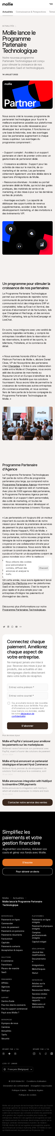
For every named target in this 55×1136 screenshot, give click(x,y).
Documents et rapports (39, 999)
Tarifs (4, 1034)
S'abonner (27, 725)
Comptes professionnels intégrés (39, 935)
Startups (5, 990)
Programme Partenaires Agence (19, 484)
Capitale (5, 942)
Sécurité (5, 1038)
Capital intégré (39, 941)
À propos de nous (9, 1023)
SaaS (3, 972)
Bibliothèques (38, 969)
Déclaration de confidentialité (16, 1086)
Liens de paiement (10, 927)
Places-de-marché (10, 968)
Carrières (5, 1027)
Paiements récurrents (11, 935)
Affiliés (4, 983)
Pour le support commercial (14, 1009)
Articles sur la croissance (38, 984)
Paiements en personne (12, 931)
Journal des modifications (38, 953)
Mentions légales (35, 1090)
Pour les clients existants (13, 1005)
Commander (7, 923)
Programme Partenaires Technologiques (24, 609)
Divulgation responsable (41, 1086)
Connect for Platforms (14, 583)
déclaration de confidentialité (23, 714)
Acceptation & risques (12, 950)
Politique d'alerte (19, 1090)
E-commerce (7, 961)
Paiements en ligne (10, 919)
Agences (5, 986)
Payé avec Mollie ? (10, 1012)
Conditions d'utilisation (36, 1081)
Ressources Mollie (41, 990)
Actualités (8, 26)
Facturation (6, 938)
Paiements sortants (10, 946)
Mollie (5, 898)
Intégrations (38, 965)
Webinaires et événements (39, 1005)
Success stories (39, 994)
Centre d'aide (7, 1001)
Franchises (6, 964)
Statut (35, 973)
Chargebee (14, 366)
